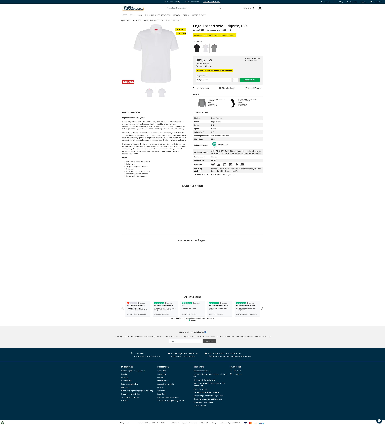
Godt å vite (199, 367)
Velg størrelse (201, 76)
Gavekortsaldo (352, 2)
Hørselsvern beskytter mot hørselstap (208, 399)
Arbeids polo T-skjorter (150, 20)
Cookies (160, 377)
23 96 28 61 (139, 353)
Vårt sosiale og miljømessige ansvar (170, 400)
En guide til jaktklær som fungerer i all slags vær (210, 375)
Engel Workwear (217, 118)
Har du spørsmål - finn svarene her (224, 353)
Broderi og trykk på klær (130, 394)
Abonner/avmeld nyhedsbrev (168, 397)
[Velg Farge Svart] (197, 49)
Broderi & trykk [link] (199, 15)
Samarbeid (161, 394)
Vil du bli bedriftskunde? (130, 397)
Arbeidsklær (137, 20)
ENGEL (230, 70)
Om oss (160, 387)
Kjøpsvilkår (161, 371)
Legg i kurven (249, 80)
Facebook (237, 371)
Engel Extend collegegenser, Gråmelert (216, 99)
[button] (379, 420)
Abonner (209, 341)
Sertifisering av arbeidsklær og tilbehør (208, 396)
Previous (121, 54)
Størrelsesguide (163, 381)
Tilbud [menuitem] (186, 15)
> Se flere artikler (200, 405)
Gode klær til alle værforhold (204, 380)
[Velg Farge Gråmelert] (214, 49)
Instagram (238, 374)
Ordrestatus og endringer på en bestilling (137, 391)
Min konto (125, 387)
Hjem (123, 20)
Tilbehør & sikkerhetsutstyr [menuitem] (157, 15)
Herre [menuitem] (124, 15)
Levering (124, 377)
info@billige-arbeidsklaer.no (184, 353)
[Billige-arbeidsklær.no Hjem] (133, 8)
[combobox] (194, 8)
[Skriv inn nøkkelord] (219, 8)
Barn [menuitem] (139, 15)
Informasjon (163, 367)
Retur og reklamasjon (129, 384)
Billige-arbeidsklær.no (128, 423)
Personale (161, 391)
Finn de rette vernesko (202, 371)
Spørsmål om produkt (165, 384)
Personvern (161, 374)
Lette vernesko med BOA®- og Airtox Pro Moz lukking (209, 384)
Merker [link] (176, 15)
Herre (129, 20)
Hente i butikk (126, 381)
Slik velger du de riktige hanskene (206, 392)
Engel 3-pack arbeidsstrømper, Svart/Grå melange (247, 99)
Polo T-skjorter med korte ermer (171, 20)
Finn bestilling (338, 2)
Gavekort (124, 400)
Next (191, 54)
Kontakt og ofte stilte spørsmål (133, 371)
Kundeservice (325, 2)
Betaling (124, 374)
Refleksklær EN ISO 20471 (203, 402)
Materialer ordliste (201, 389)
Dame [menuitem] (132, 15)
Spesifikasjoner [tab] (201, 112)
